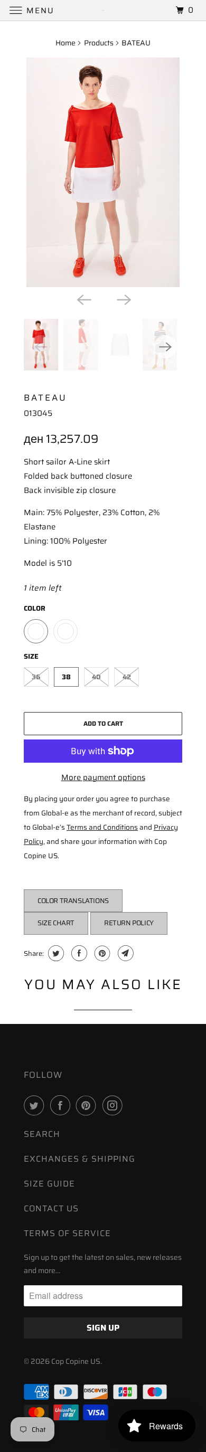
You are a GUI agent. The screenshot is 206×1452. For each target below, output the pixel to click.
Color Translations (73, 900)
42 (127, 676)
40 (96, 676)
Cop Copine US (75, 1361)
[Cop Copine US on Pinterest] (88, 1105)
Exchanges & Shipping (79, 1158)
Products (99, 43)
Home (65, 43)
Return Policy (129, 922)
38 (66, 676)
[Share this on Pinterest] (101, 953)
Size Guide (49, 1183)
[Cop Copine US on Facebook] (62, 1105)
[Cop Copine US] (103, 10)
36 (36, 676)
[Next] (123, 298)
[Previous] (83, 298)
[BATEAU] (103, 172)
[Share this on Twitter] (54, 953)
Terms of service (67, 1233)
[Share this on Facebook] (78, 953)
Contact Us (51, 1208)
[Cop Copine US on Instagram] (114, 1105)
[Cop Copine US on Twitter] (36, 1105)
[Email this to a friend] (124, 953)
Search (42, 1134)
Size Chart (56, 922)
